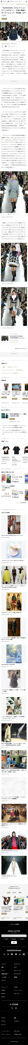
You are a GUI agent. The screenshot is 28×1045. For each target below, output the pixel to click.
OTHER (22, 939)
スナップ (3, 980)
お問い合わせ (17, 993)
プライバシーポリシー (18, 990)
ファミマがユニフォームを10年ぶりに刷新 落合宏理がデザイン (18, 908)
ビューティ (12, 1)
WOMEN (14, 939)
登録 (14, 942)
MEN (6, 939)
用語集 (15, 977)
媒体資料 (3, 993)
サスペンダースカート (16, 137)
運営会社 (3, 996)
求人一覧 (11, 472)
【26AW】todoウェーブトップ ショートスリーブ (5, 460)
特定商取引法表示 (17, 1034)
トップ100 (3, 977)
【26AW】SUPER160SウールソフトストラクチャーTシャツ (16, 461)
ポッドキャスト (17, 973)
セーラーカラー (17, 229)
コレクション (17, 964)
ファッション (12, 4)
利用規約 (16, 987)
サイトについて (4, 987)
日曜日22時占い (5, 973)
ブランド (3, 1017)
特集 (8, 1)
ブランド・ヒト (22, 1)
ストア (16, 1)
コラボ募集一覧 (5, 487)
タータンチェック (9, 140)
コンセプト (16, 1021)
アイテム (3, 1021)
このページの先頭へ (15, 924)
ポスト (15, 967)
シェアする (12, 46)
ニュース (5, 1)
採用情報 (3, 990)
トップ (2, 4)
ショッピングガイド (5, 1031)
